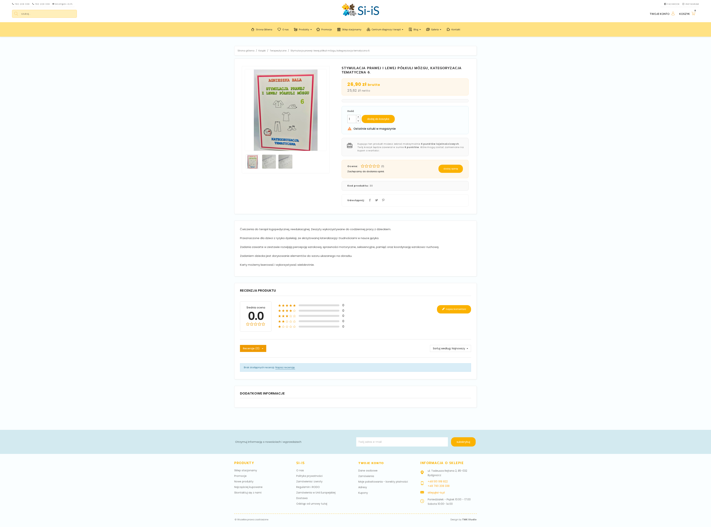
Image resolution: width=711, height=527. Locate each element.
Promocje (326, 29)
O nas (285, 29)
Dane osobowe (368, 470)
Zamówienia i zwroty (309, 481)
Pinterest (382, 199)
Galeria (435, 29)
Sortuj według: (442, 348)
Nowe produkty (243, 481)
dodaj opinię (450, 168)
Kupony (363, 493)
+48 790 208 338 (439, 486)
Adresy (362, 487)
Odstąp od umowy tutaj (311, 504)
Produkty (304, 29)
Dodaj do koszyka (378, 119)
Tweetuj (376, 199)
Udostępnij (369, 199)
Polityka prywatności (309, 476)
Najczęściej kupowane (248, 487)
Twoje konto (371, 463)
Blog (415, 29)
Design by (463, 519)
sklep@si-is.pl (64, 4)
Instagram (692, 4)
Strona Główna (264, 29)
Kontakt (455, 29)
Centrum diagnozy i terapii (386, 29)
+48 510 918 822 (438, 481)
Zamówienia (366, 476)
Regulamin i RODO (308, 487)
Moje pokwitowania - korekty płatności (383, 482)
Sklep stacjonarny (351, 29)
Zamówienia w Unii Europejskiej (316, 492)
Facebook (673, 4)
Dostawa (302, 498)
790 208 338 (22, 4)
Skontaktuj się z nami (247, 492)
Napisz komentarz (455, 309)
